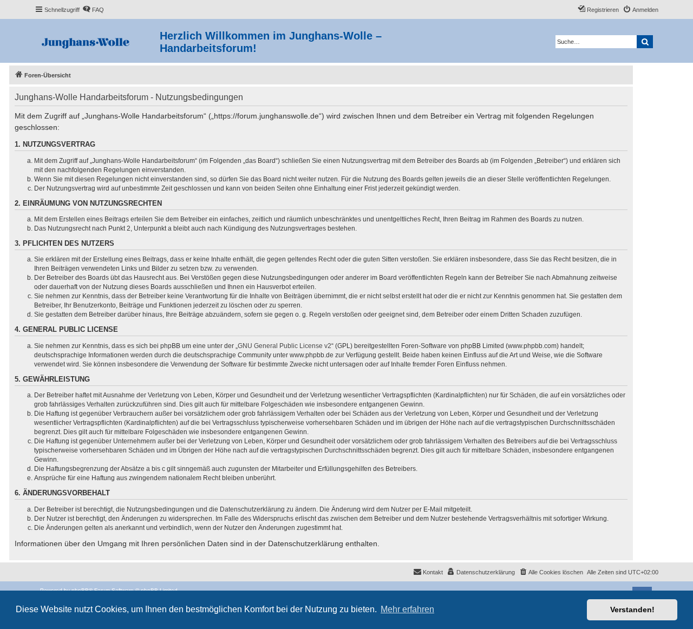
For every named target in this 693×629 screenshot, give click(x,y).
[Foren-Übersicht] (97, 41)
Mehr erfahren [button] (407, 609)
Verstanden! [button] (632, 609)
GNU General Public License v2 (284, 346)
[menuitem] (93, 9)
